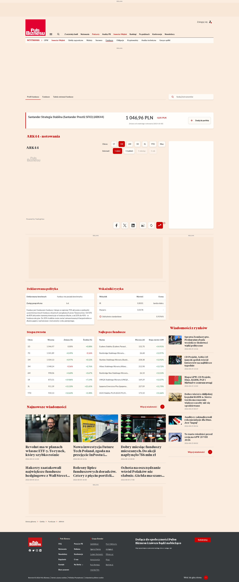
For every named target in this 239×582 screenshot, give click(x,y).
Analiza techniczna (148, 40)
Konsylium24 (95, 559)
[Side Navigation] (51, 34)
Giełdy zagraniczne (75, 40)
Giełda (42, 522)
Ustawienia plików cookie (94, 578)
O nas (76, 559)
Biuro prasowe (63, 570)
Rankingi (133, 34)
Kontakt (61, 565)
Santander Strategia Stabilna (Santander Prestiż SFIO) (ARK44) (66, 117)
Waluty (89, 40)
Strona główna (30, 522)
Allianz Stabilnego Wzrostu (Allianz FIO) (112, 366)
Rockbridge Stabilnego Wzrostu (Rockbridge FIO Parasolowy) (111, 353)
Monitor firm (94, 570)
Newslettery (170, 34)
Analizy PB (106, 34)
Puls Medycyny (111, 544)
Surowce (99, 40)
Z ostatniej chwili (71, 34)
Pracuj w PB (78, 544)
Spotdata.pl (94, 544)
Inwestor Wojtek (120, 34)
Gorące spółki (164, 40)
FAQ (60, 544)
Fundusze (109, 40)
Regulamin (62, 559)
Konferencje (157, 34)
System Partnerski (96, 554)
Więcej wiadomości (148, 407)
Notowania (85, 34)
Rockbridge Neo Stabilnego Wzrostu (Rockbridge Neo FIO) (113, 373)
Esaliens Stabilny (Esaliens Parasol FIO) (112, 346)
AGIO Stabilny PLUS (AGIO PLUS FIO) (112, 393)
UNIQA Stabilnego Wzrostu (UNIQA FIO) (113, 380)
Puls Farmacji (95, 565)
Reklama (77, 549)
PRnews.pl (109, 554)
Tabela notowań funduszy (63, 97)
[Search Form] (58, 34)
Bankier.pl (109, 565)
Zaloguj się (202, 21)
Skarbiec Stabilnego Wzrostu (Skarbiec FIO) (114, 360)
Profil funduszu (33, 97)
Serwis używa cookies (59, 578)
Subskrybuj (202, 540)
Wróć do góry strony (193, 577)
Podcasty (95, 34)
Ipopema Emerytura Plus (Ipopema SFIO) (112, 386)
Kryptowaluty (132, 40)
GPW (46, 40)
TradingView (39, 219)
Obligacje (120, 40)
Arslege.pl (109, 549)
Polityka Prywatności (75, 578)
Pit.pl (108, 559)
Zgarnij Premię (95, 549)
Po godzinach (144, 34)
